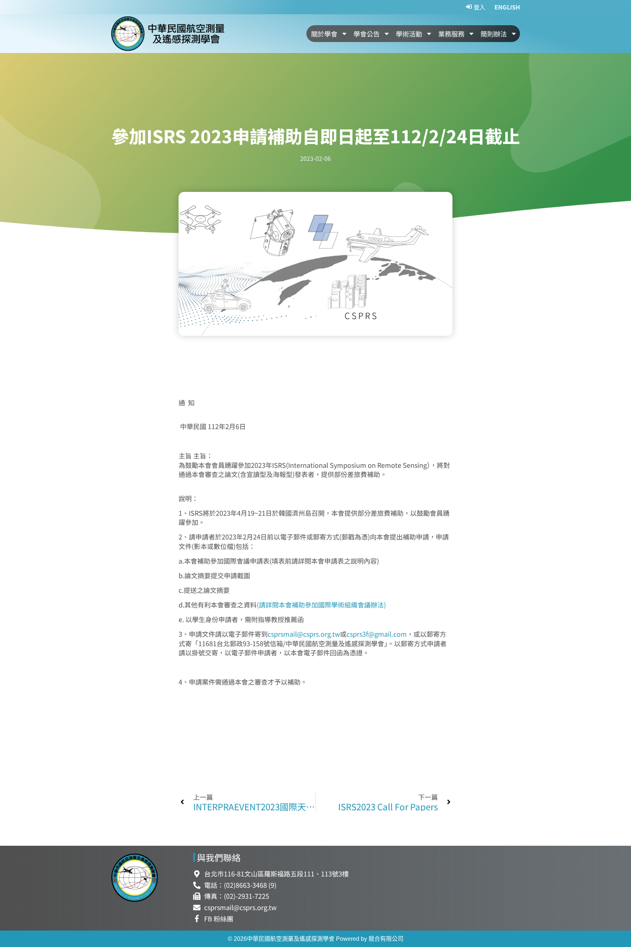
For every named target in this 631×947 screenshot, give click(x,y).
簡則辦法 (494, 33)
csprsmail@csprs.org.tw (304, 634)
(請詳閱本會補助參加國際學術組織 (307, 604)
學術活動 (409, 33)
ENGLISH (507, 7)
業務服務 (451, 33)
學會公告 (366, 33)
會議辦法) (371, 604)
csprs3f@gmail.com (377, 634)
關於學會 (324, 33)
